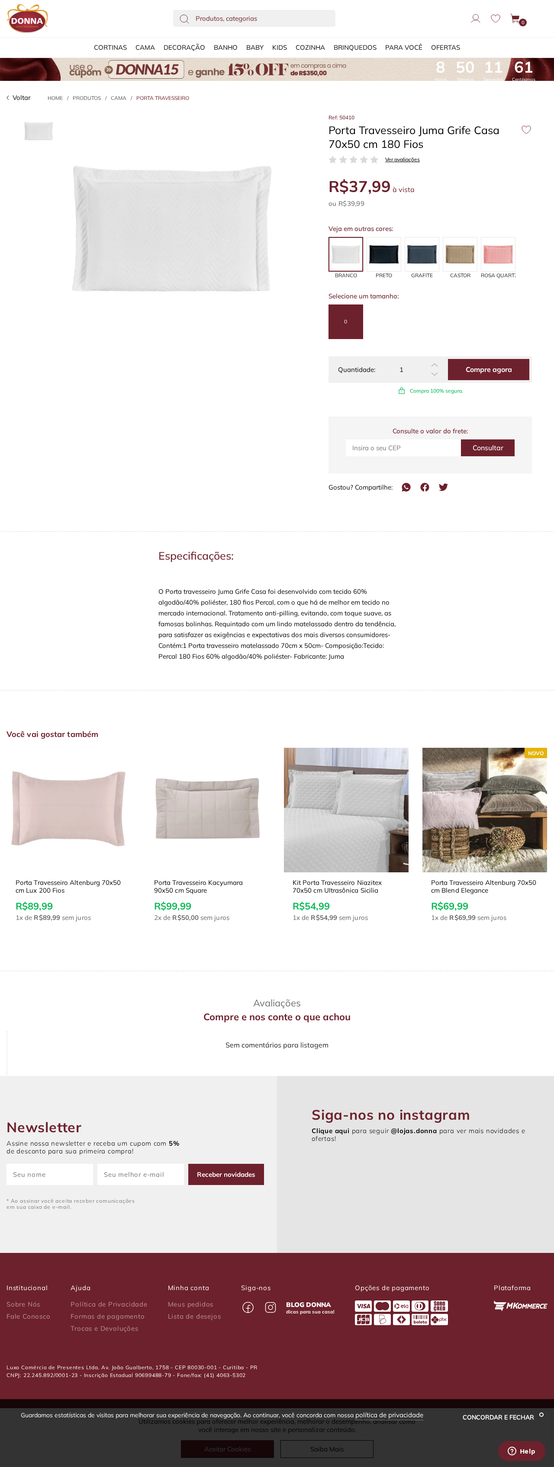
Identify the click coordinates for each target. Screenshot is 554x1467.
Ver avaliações (402, 160)
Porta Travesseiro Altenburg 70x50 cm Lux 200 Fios (68, 886)
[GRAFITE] (422, 254)
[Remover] (434, 374)
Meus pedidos (191, 1304)
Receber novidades (226, 1174)
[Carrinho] (515, 18)
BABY (255, 47)
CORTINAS (110, 47)
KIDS (279, 47)
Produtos (87, 98)
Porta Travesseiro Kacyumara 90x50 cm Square (198, 886)
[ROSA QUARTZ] (498, 254)
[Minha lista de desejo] (495, 18)
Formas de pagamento (108, 1316)
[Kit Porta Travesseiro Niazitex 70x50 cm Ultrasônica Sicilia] (346, 810)
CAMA (145, 47)
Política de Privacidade (109, 1304)
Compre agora (489, 369)
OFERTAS (445, 47)
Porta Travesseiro (162, 98)
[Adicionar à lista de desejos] (526, 129)
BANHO (226, 47)
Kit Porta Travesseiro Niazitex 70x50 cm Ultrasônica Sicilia (337, 886)
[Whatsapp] (406, 487)
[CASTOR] (460, 254)
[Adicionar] (434, 365)
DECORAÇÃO (184, 47)
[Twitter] (443, 487)
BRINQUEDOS (355, 47)
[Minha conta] (475, 18)
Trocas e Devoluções (104, 1328)
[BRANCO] (346, 254)
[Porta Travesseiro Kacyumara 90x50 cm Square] (207, 810)
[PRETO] (384, 254)
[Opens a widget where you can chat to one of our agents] (521, 1452)
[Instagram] (270, 1307)
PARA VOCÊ (403, 47)
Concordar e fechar (499, 1417)
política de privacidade (389, 1415)
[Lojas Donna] (27, 18)
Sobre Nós (23, 1304)
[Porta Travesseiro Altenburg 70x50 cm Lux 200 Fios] (69, 810)
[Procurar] (184, 18)
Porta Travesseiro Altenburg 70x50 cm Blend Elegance (483, 886)
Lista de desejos (194, 1316)
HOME (55, 98)
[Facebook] (425, 487)
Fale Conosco (28, 1316)
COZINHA (310, 47)
